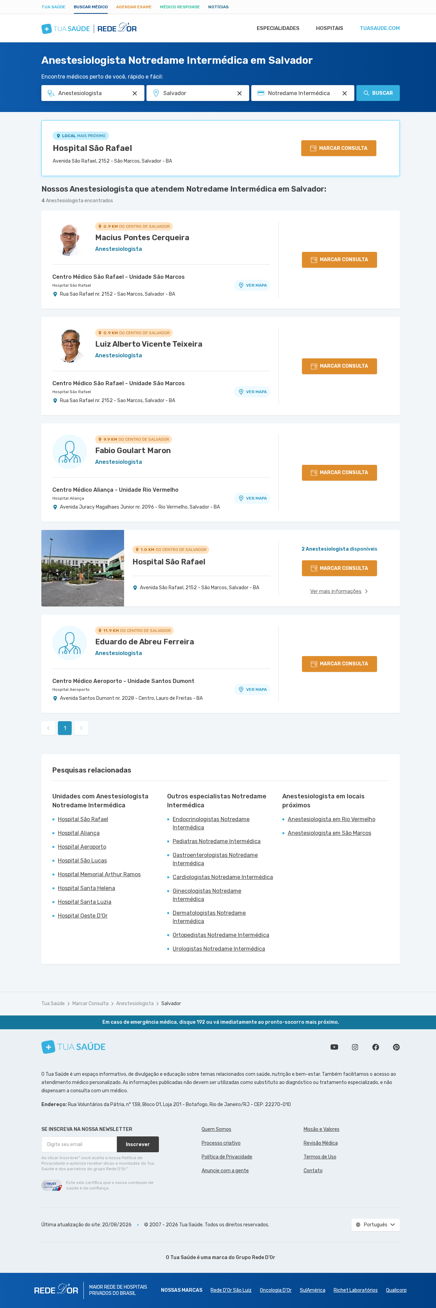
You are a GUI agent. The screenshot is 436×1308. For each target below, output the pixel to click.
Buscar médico (91, 6)
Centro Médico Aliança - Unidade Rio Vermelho (115, 490)
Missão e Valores (321, 1129)
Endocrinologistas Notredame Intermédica (211, 823)
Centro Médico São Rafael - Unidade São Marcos (118, 277)
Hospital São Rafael (92, 148)
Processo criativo (221, 1143)
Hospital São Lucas (82, 860)
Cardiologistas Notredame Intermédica (223, 877)
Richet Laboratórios (356, 1290)
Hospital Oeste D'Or (83, 915)
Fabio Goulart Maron (133, 450)
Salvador (171, 1003)
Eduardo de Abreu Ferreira (144, 641)
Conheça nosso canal (334, 1047)
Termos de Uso (320, 1157)
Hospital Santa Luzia (84, 902)
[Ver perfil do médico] (69, 239)
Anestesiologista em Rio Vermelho (331, 819)
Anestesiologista (135, 1003)
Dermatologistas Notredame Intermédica (209, 917)
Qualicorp (396, 1290)
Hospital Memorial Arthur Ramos (99, 874)
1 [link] (65, 728)
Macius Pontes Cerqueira (142, 237)
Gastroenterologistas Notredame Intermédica (215, 859)
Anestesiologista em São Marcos (329, 833)
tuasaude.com (380, 28)
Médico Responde (180, 6)
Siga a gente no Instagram (355, 1047)
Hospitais (329, 28)
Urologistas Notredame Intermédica (219, 949)
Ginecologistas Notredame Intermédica (207, 895)
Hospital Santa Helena (86, 888)
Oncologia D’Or (276, 1290)
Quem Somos (216, 1129)
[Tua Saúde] (73, 1047)
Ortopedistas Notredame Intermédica (221, 935)
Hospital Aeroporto (71, 689)
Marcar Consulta (90, 1003)
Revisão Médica (321, 1143)
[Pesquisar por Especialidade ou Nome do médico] (135, 93)
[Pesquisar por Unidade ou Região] (239, 93)
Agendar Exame (134, 6)
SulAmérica (312, 1290)
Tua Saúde (53, 6)
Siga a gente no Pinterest (396, 1047)
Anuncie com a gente (225, 1171)
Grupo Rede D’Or (255, 1257)
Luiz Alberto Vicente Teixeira (148, 344)
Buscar (382, 93)
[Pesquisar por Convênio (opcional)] (345, 93)
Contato (313, 1171)
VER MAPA (256, 285)
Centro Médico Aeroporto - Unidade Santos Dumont (123, 681)
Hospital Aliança (68, 498)
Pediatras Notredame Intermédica (217, 841)
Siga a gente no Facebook (375, 1047)
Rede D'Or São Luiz (231, 1290)
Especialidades (278, 28)
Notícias (218, 6)
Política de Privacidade (227, 1157)
